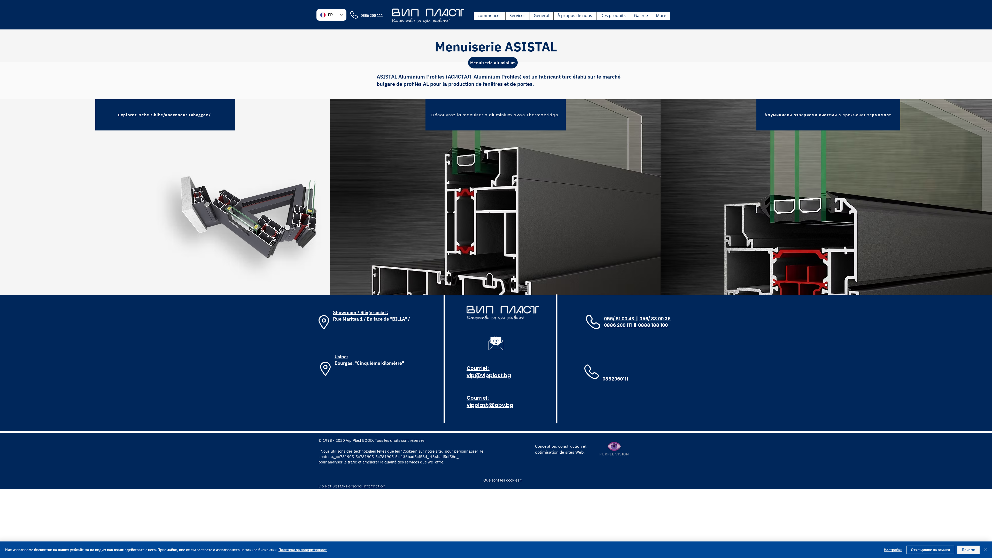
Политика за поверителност (302, 549)
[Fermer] (986, 550)
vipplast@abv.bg (490, 405)
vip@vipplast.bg (489, 375)
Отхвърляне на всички (930, 549)
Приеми (968, 549)
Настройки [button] (893, 549)
